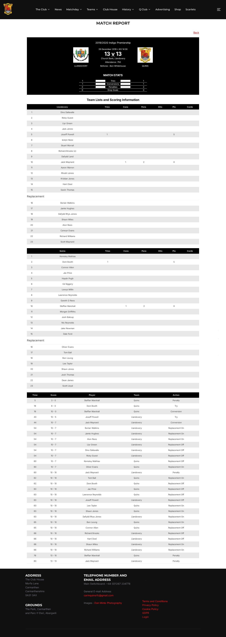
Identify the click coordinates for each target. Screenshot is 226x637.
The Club (41, 9)
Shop (177, 9)
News (58, 9)
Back (196, 32)
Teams (91, 9)
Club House (110, 9)
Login (145, 616)
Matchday (72, 9)
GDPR (145, 612)
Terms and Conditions (155, 601)
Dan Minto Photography (108, 602)
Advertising (162, 9)
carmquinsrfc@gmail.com (98, 595)
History (126, 9)
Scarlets (191, 9)
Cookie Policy (150, 609)
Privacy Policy (150, 605)
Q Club (143, 9)
